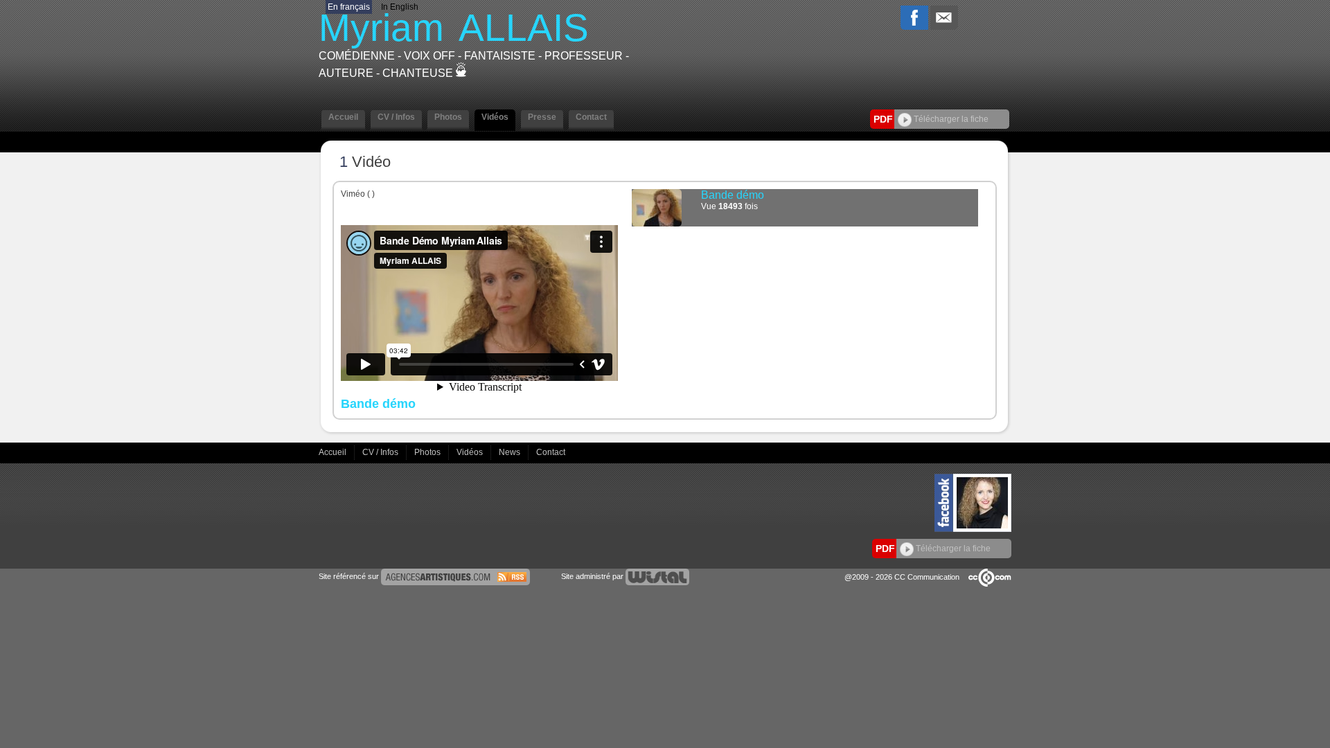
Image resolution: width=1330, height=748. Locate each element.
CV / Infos (381, 452)
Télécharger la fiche (950, 119)
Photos (428, 452)
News (510, 452)
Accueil (333, 452)
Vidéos (470, 452)
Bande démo (732, 195)
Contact (550, 452)
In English (399, 7)
